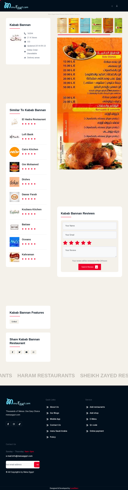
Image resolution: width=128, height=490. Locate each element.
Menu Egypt (28, 472)
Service (88, 400)
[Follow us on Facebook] (8, 424)
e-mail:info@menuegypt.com (19, 456)
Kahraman (28, 254)
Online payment (97, 431)
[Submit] (37, 464)
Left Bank (27, 134)
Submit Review (88, 267)
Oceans (26, 239)
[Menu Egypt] (16, 5)
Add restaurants (97, 407)
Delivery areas (33, 57)
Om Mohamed (30, 164)
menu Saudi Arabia (58, 431)
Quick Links (51, 400)
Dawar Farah (29, 194)
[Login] (117, 6)
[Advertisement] (28, 85)
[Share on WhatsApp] (33, 352)
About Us (54, 407)
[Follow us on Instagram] (14, 424)
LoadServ (74, 488)
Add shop (94, 413)
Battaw (26, 224)
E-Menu (93, 419)
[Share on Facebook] (12, 352)
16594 (30, 33)
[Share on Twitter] (19, 352)
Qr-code (93, 425)
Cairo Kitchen (30, 149)
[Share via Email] (26, 352)
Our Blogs (54, 413)
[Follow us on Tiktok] (19, 424)
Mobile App (55, 419)
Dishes (26, 179)
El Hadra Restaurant (34, 119)
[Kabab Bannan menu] (62, 25)
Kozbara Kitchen (32, 209)
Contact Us (55, 425)
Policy (53, 437)
